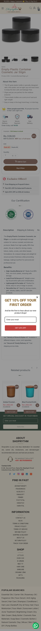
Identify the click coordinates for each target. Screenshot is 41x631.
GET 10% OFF (20, 328)
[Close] (37, 297)
